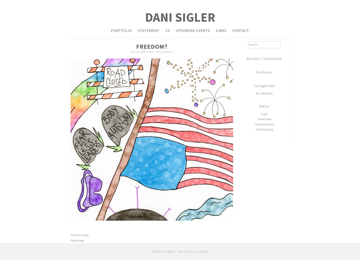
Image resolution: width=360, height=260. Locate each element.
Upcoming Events (193, 30)
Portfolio (121, 30)
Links (221, 30)
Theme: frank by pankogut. (192, 251)
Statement (149, 30)
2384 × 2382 (154, 51)
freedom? (167, 51)
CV (167, 30)
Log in (264, 114)
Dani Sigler (180, 17)
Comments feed (264, 124)
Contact (240, 30)
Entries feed (264, 119)
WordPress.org (264, 129)
